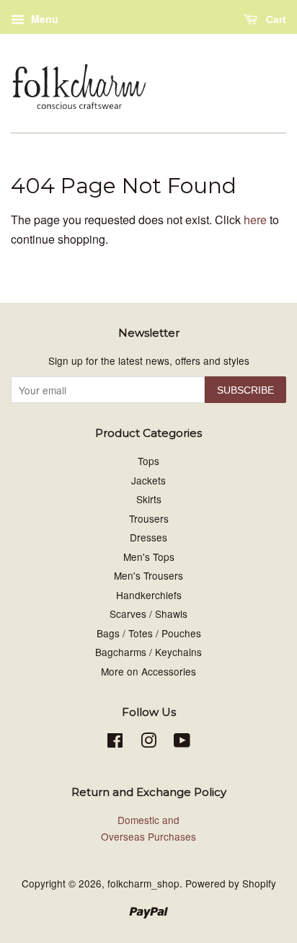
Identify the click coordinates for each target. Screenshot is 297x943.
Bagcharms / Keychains (148, 652)
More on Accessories (148, 671)
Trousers (149, 518)
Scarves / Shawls (148, 613)
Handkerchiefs (149, 595)
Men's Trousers (148, 575)
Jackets (148, 480)
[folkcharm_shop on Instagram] (148, 742)
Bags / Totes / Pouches (149, 633)
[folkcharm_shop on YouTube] (182, 742)
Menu (43, 19)
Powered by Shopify (230, 883)
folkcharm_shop (143, 883)
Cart (274, 19)
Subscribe (245, 390)
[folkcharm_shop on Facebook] (115, 742)
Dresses (148, 537)
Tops (148, 460)
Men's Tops (148, 556)
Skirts (148, 499)
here (255, 219)
